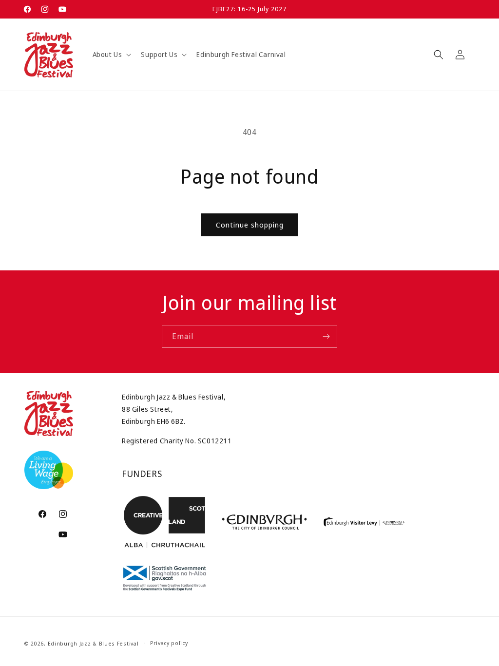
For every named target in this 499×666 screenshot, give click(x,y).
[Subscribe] (326, 336)
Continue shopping (250, 224)
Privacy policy (169, 643)
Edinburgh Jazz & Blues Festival (93, 643)
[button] (111, 54)
